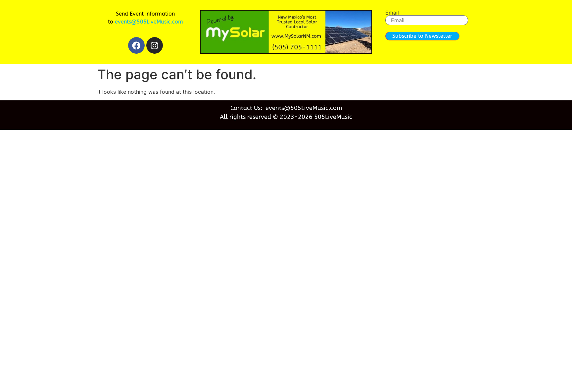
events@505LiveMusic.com (149, 22)
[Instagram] (154, 45)
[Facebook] (136, 45)
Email (392, 12)
